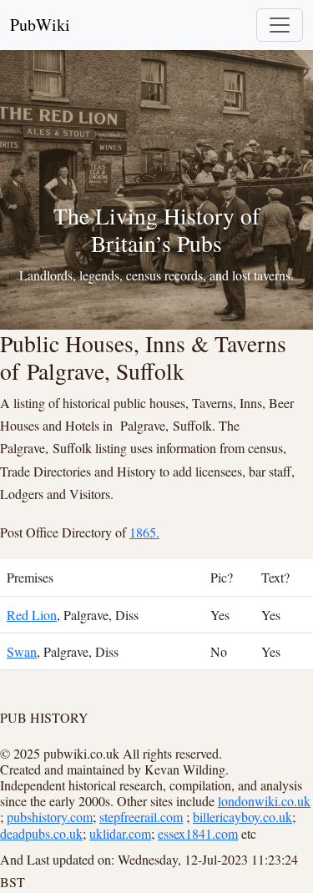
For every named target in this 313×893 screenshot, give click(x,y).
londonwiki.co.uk (264, 801)
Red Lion (32, 614)
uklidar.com (120, 833)
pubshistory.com (50, 816)
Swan (22, 651)
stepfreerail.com (141, 816)
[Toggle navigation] (279, 25)
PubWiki (40, 24)
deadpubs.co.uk (41, 833)
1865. (144, 532)
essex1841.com (198, 833)
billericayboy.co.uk (242, 816)
